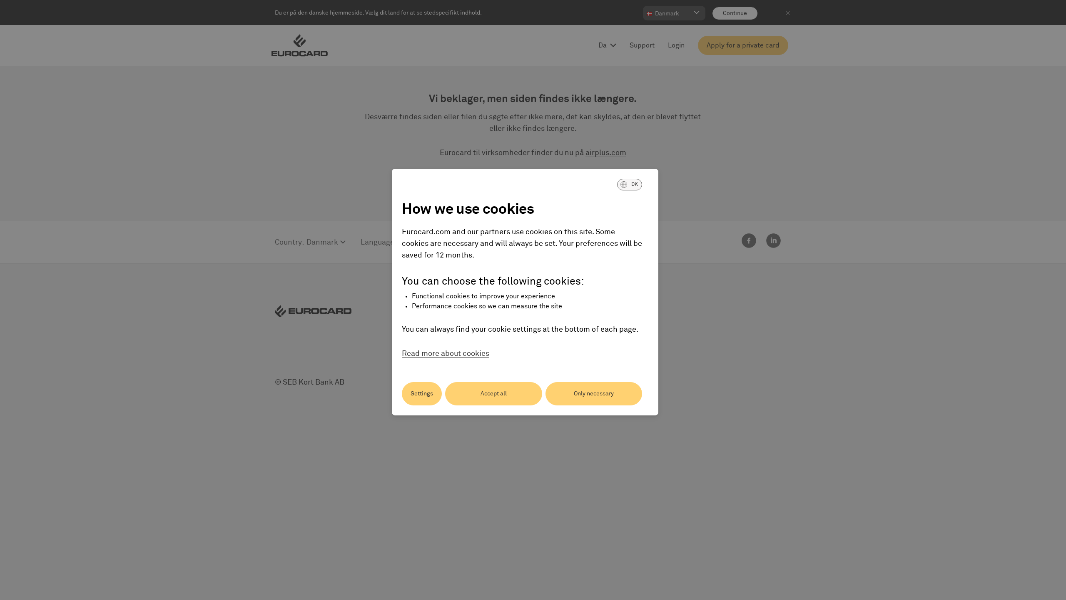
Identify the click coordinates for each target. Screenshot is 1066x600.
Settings (422, 394)
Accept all (494, 394)
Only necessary (594, 394)
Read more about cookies (445, 354)
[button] (629, 184)
